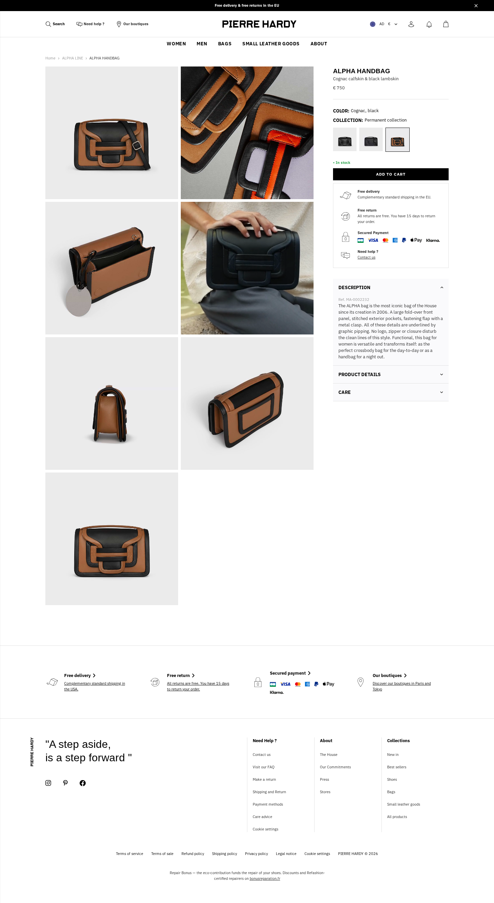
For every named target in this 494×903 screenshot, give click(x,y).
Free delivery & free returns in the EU (247, 5)
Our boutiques (136, 23)
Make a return (264, 779)
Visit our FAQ (264, 767)
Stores (325, 791)
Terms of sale (162, 853)
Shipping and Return (269, 791)
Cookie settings (265, 829)
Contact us (366, 257)
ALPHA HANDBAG (104, 58)
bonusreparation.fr (265, 878)
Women (176, 44)
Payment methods (268, 804)
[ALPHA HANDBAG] (247, 268)
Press (324, 779)
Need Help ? (265, 740)
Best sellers (396, 767)
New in (393, 754)
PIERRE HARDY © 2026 (358, 853)
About (319, 44)
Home (50, 58)
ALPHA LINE (72, 58)
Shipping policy (224, 853)
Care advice (262, 816)
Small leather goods (271, 44)
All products (397, 816)
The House (328, 754)
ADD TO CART (391, 174)
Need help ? (94, 23)
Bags (225, 44)
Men (202, 44)
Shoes (392, 779)
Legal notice (286, 853)
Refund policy (192, 853)
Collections (398, 740)
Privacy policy (256, 853)
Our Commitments (335, 767)
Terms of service (129, 853)
